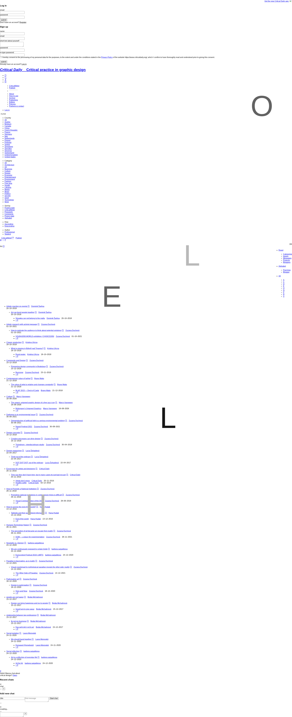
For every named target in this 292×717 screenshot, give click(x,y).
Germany (8, 134)
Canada (8, 126)
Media (7, 190)
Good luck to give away (25, 609)
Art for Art (19, 663)
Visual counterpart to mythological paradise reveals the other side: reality (40, 567)
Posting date (10, 208)
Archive (12, 98)
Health (7, 185)
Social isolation (12, 633)
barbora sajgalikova (36, 543)
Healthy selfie (21, 483)
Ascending (9, 224)
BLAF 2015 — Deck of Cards (27, 390)
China (7, 128)
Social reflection (12, 651)
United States (10, 157)
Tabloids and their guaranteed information (27, 513)
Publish (12, 88)
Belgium (8, 124)
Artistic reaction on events (17, 306)
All (6, 120)
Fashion (8, 181)
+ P (17, 320)
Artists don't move (23, 481)
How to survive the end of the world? (21, 507)
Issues (285, 256)
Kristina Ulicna (31, 342)
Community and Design (15, 360)
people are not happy (14, 597)
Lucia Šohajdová (32, 451)
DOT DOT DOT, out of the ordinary (29, 463)
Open (15, 675)
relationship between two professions (21, 615)
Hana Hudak (45, 507)
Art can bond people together (22, 312)
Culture (7, 171)
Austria (7, 122)
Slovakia (8, 149)
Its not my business (18, 621)
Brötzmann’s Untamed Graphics (28, 409)
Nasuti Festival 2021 (24, 427)
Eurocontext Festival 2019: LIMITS (29, 555)
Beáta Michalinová (35, 597)
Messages (287, 258)
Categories (287, 254)
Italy (6, 136)
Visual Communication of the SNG (30, 501)
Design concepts (13, 433)
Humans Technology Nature (17, 525)
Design (7, 173)
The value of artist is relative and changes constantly (32, 385)
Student (8, 234)
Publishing (13, 100)
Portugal (8, 142)
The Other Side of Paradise (27, 573)
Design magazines (14, 451)
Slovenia (8, 151)
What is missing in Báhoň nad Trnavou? (27, 348)
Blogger (286, 272)
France (7, 132)
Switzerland (9, 153)
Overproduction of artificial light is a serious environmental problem (38, 421)
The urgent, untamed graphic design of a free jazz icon (33, 403)
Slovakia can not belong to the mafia (30, 318)
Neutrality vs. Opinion (15, 543)
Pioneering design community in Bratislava (28, 366)
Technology (9, 200)
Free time (8, 183)
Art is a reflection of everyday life (24, 657)
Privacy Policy (107, 57)
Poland (7, 140)
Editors (12, 102)
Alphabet (8, 218)
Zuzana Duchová (48, 324)
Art (6, 167)
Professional (10, 232)
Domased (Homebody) (25, 645)
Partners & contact (16, 106)
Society (8, 196)
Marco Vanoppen (23, 397)
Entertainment (10, 177)
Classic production (13, 342)
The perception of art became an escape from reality (32, 531)
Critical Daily (44, 469)
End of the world (22, 519)
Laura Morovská (29, 633)
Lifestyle (8, 187)
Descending (9, 226)
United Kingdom (11, 155)
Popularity (9, 212)
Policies (12, 104)
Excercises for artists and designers (20, 469)
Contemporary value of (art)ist (18, 378)
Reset (281, 250)
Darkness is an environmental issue (20, 415)
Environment (10, 179)
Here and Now (21, 591)
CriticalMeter (14, 86)
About (11, 94)
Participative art (12, 579)
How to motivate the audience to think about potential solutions (36, 330)
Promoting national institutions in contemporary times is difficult (36, 495)
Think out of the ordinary (21, 457)
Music (7, 192)
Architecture (9, 165)
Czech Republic (11, 130)
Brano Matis (39, 378)
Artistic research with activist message (21, 324)
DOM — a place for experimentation (30, 537)
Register (23, 22)
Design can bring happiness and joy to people (29, 603)
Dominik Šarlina (37, 306)
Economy (8, 175)
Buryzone (19, 372)
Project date (9, 216)
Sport (7, 198)
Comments (9, 214)
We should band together (21, 639)
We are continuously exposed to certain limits (29, 549)
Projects (286, 260)
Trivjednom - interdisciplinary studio (30, 445)
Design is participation (20, 585)
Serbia (7, 145)
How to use (13, 96)
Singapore (9, 147)
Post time (287, 270)
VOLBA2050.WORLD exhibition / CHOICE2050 (35, 336)
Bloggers (286, 262)
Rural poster (21, 354)
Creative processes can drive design (25, 439)
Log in (24, 64)
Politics (7, 194)
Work (7, 202)
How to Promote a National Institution (21, 489)
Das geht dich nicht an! (25, 627)
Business (8, 169)
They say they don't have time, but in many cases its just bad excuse (38, 475)
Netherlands (9, 138)
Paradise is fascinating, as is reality (20, 561)
